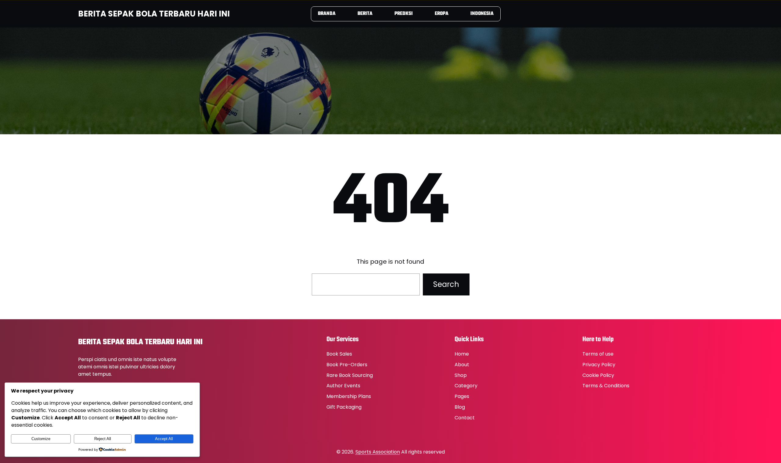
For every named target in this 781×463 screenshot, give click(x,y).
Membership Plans (348, 396)
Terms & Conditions (605, 385)
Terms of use (598, 353)
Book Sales (339, 353)
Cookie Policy (598, 375)
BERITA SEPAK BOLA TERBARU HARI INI (154, 13)
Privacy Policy (598, 364)
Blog (460, 407)
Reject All (102, 438)
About (462, 364)
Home (462, 353)
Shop (461, 375)
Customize (40, 438)
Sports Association (377, 451)
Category (466, 385)
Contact (465, 417)
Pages (462, 396)
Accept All (164, 438)
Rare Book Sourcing (349, 375)
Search (446, 284)
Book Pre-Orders (346, 364)
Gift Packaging (344, 407)
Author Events (343, 385)
